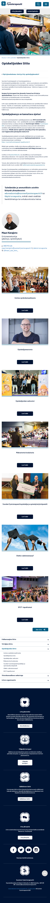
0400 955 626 (7, 246)
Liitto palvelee (11, 58)
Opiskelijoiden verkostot (10, 658)
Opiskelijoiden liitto (9, 649)
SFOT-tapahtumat (9, 671)
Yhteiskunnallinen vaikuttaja (12, 675)
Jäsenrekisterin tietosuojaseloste (17, 888)
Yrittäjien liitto (7, 644)
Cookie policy (32, 888)
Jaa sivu (39, 629)
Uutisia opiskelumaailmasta (12, 653)
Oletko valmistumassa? (10, 668)
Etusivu (4, 58)
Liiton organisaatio (9, 680)
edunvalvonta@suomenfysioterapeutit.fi (23, 193)
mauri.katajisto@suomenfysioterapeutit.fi (17, 248)
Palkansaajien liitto (9, 639)
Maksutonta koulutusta (10, 661)
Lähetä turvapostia (40, 248)
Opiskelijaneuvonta (9, 656)
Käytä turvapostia (13, 196)
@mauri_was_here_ (11, 250)
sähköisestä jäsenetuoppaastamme (34, 165)
